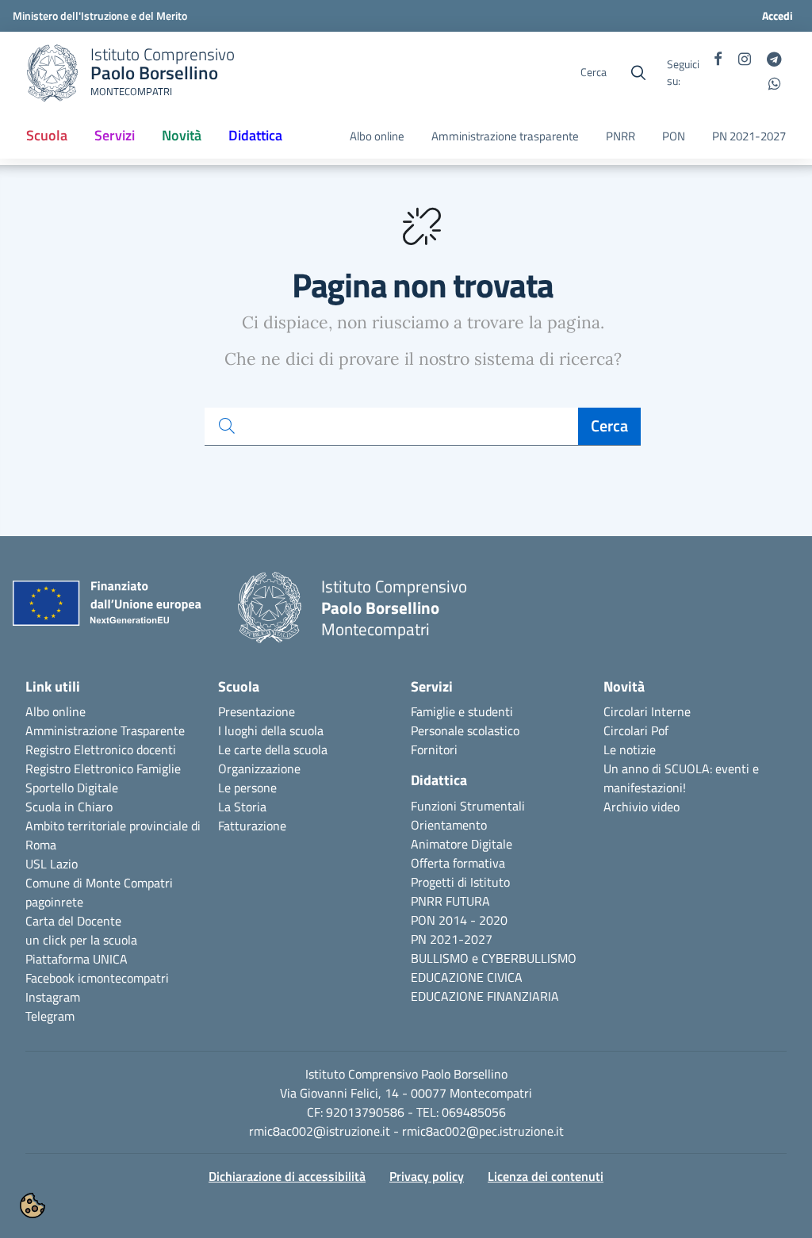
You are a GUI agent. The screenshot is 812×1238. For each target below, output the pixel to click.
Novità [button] (181, 135)
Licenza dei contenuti (545, 1176)
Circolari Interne (647, 711)
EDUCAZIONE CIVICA (467, 977)
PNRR (620, 136)
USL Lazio (51, 863)
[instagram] (744, 60)
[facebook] (718, 60)
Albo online (377, 136)
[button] (32, 1205)
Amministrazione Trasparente (105, 730)
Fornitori (434, 749)
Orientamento (449, 824)
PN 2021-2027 (749, 136)
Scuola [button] (46, 135)
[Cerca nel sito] (638, 73)
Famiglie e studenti (462, 711)
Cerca (609, 425)
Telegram (50, 1015)
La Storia (242, 806)
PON (673, 136)
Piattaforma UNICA (76, 958)
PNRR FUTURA (450, 900)
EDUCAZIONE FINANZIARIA (485, 996)
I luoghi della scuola (271, 730)
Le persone (247, 787)
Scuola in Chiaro (69, 806)
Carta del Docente (73, 920)
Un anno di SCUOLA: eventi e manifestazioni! (681, 778)
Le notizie (629, 749)
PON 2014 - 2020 (459, 919)
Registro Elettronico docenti (100, 749)
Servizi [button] (114, 135)
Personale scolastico (465, 730)
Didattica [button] (255, 135)
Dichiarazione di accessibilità (287, 1176)
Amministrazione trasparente (505, 136)
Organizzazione (259, 768)
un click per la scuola (81, 939)
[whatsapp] (774, 85)
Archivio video (641, 806)
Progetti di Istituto (460, 881)
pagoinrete (54, 901)
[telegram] (774, 60)
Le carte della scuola (272, 749)
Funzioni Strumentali (468, 805)
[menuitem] (47, 136)
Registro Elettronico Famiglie (103, 768)
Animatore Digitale (461, 843)
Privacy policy (426, 1176)
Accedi (777, 15)
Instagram (52, 996)
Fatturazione (252, 825)
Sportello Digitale (71, 787)
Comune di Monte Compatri (99, 882)
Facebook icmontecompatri (97, 977)
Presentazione (256, 711)
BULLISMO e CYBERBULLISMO (493, 958)
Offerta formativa (458, 862)
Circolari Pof (635, 730)
